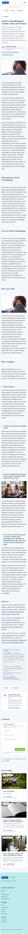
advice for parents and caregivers (10, 52)
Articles (13, 10)
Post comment (19, 749)
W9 (2, 892)
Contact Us (4, 920)
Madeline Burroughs (11, 46)
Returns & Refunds (5, 898)
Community (20, 10)
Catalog (3, 890)
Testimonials (4, 913)
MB (5, 695)
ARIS (9, 653)
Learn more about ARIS (9, 677)
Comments (15, 687)
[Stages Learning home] (5, 2)
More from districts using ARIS (11, 678)
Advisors (3, 909)
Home (6, 10)
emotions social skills (7, 54)
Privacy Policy (4, 896)
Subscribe (3, 922)
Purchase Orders (5, 894)
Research (3, 911)
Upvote (6, 687)
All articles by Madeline (14, 708)
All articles (6, 16)
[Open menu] (24, 2)
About (2, 905)
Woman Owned (4, 907)
